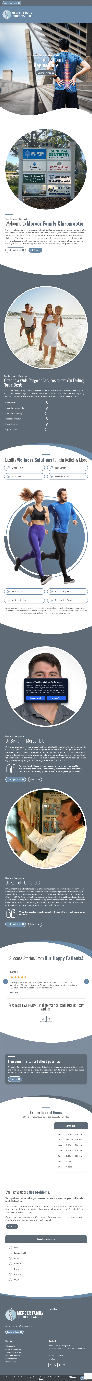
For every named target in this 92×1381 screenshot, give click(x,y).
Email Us (51, 1359)
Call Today (34, 250)
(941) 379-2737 (56, 1356)
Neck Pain (60, 467)
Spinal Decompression (15, 408)
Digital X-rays (11, 429)
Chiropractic (10, 403)
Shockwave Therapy (14, 413)
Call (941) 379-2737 (10, 3)
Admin (84, 1378)
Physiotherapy (11, 424)
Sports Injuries (63, 591)
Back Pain (17, 467)
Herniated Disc (63, 476)
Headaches (18, 591)
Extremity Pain (63, 600)
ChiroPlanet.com (19, 1377)
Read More (14, 990)
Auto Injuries (19, 600)
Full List (10, 1226)
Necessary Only (36, 698)
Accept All (56, 698)
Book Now (13, 1079)
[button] (5, 981)
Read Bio (33, 779)
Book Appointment (44, 72)
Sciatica (16, 476)
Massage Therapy (13, 419)
